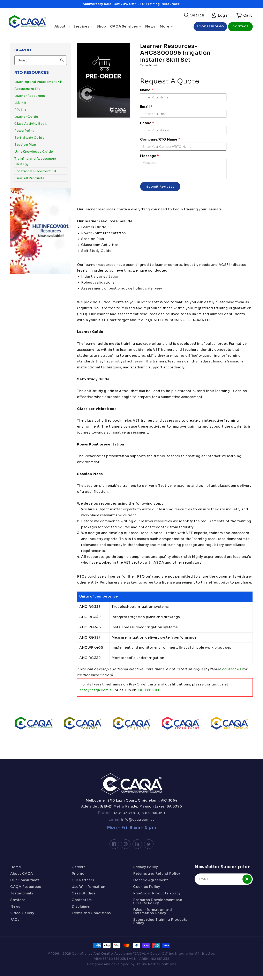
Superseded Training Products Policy (160, 921)
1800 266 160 (149, 690)
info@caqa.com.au (97, 690)
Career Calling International (173, 953)
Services (18, 900)
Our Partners (83, 880)
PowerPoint (24, 131)
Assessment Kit (27, 89)
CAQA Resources (25, 887)
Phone (147, 123)
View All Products (29, 178)
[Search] (62, 60)
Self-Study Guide (29, 138)
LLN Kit (20, 103)
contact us (231, 669)
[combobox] (41, 60)
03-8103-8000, (126, 813)
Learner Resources (29, 96)
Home (15, 867)
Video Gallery (22, 913)
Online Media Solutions (155, 964)
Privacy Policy (145, 867)
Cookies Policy (146, 887)
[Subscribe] (247, 879)
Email (146, 106)
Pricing (78, 873)
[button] (194, 15)
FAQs (15, 919)
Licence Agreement (150, 880)
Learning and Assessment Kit (38, 82)
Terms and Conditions (91, 913)
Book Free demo (210, 26)
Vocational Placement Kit (35, 171)
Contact (240, 26)
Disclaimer (81, 906)
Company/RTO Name (160, 139)
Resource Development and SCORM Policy (157, 901)
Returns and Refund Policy (156, 873)
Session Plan (25, 145)
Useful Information (88, 887)
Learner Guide (26, 117)
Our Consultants (25, 880)
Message (149, 156)
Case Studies (83, 893)
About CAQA (21, 873)
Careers (78, 867)
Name (146, 90)
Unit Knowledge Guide (33, 151)
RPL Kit (20, 110)
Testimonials (21, 893)
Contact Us (82, 900)
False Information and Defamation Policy (152, 911)
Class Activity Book (30, 124)
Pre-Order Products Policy (156, 893)
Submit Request (160, 186)
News (15, 906)
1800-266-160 (152, 813)
